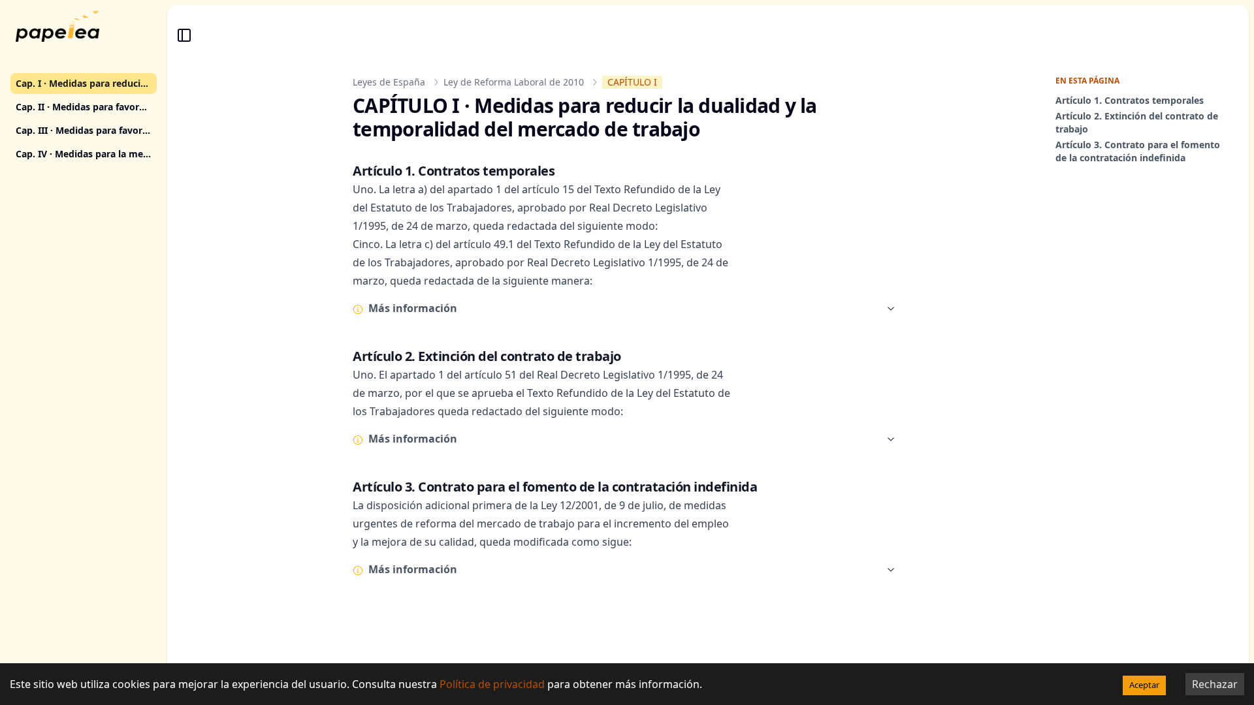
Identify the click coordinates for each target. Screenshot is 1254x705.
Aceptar (1144, 685)
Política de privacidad (492, 684)
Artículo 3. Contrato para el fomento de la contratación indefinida (1137, 151)
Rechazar (1215, 684)
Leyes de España (389, 82)
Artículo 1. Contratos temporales (1129, 100)
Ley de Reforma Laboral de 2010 (513, 82)
